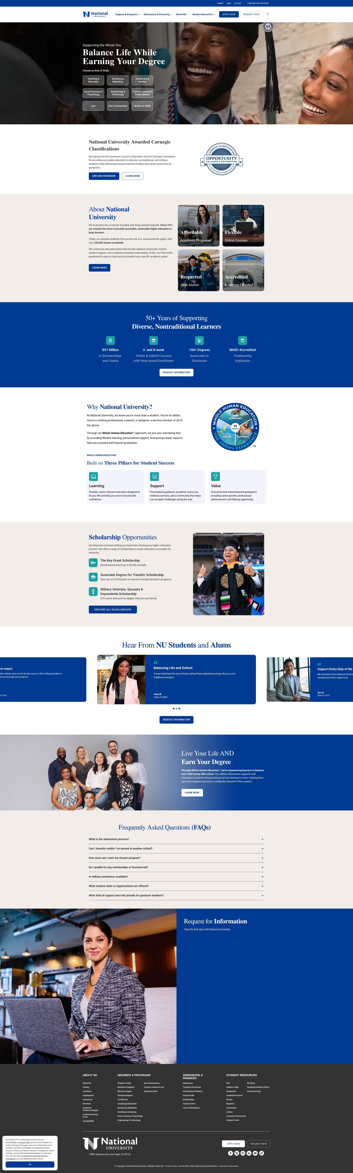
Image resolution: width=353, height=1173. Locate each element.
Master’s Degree (125, 1091)
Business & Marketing (118, 80)
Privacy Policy (171, 1166)
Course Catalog (254, 1091)
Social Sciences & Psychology (93, 93)
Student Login (232, 1087)
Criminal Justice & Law (154, 1087)
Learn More (99, 267)
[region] (30, 1153)
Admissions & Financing (157, 14)
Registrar (230, 1104)
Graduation (231, 1091)
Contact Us (87, 1099)
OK (30, 1164)
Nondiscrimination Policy (258, 1087)
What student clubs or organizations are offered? (119, 886)
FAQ (228, 1083)
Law (93, 105)
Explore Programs (104, 176)
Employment (88, 1095)
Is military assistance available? (108, 876)
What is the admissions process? (109, 839)
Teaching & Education (93, 80)
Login (229, 3)
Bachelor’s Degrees (126, 1087)
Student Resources (202, 14)
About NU (181, 14)
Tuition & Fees (189, 1104)
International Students (193, 1091)
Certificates (123, 1099)
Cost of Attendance (191, 1108)
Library (229, 1112)
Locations (87, 1091)
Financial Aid (188, 1095)
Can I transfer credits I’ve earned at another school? (121, 848)
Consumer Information (236, 1116)
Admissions (188, 1083)
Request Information (176, 372)
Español (220, 3)
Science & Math (142, 105)
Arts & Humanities (117, 105)
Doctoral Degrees (125, 1095)
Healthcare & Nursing (142, 80)
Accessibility (88, 1121)
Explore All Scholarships (112, 609)
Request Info (251, 14)
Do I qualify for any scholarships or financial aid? (118, 867)
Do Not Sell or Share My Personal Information (198, 1166)
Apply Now (229, 14)
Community (231, 1108)
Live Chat (237, 3)
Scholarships (188, 1099)
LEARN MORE (192, 792)
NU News (87, 1104)
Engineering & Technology (118, 93)
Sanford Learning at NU (90, 1115)
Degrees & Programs (126, 14)
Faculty (86, 1087)
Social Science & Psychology (130, 1116)
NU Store (251, 1083)
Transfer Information (192, 1087)
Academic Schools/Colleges (90, 1109)
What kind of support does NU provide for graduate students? (126, 895)
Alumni (229, 1099)
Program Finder (124, 1083)
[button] (174, 708)
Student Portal (232, 1120)
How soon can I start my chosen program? (114, 858)
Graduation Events (234, 1095)
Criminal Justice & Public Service (142, 93)
